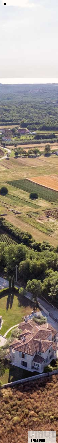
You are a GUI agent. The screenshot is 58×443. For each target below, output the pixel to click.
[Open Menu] (5, 4)
